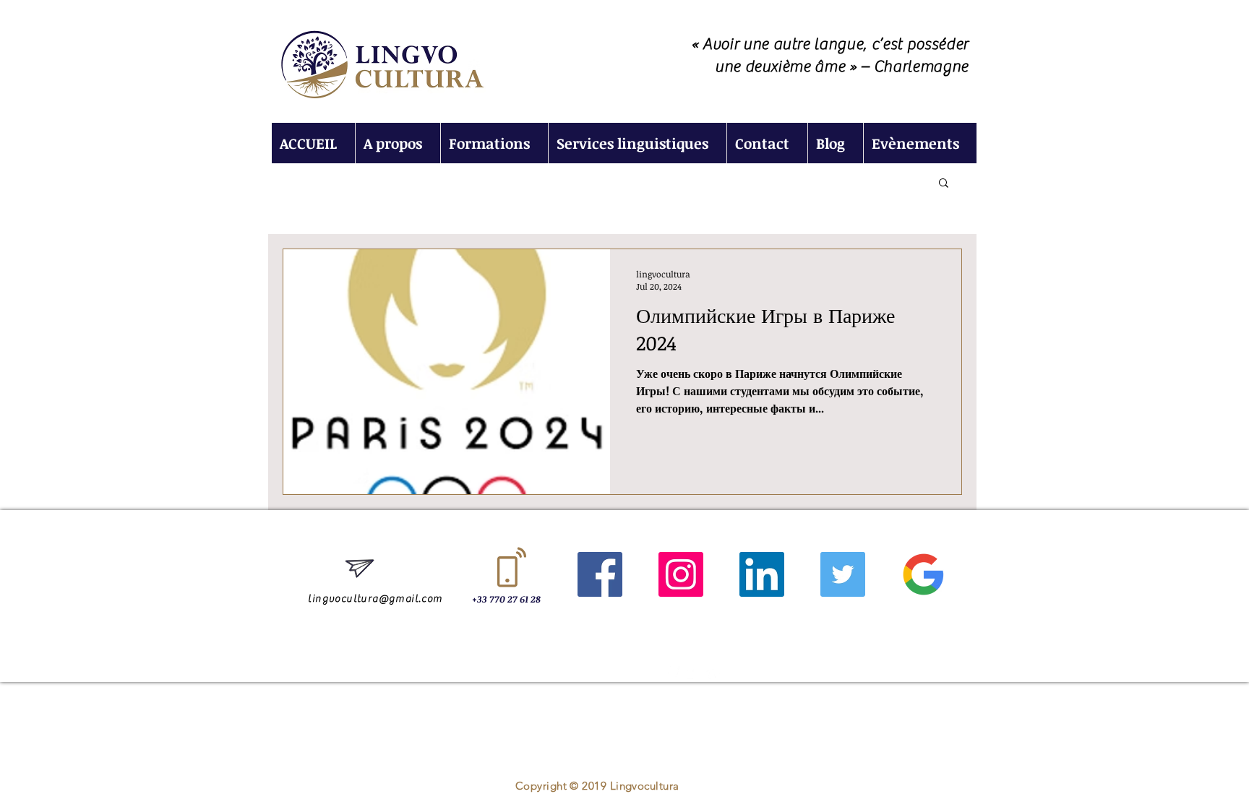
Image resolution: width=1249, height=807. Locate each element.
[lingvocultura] (923, 574)
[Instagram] (680, 574)
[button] (943, 183)
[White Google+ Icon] (713, 674)
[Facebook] (600, 574)
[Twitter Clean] (692, 674)
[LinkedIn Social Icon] (761, 574)
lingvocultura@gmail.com (375, 599)
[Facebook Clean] (672, 674)
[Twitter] (842, 574)
